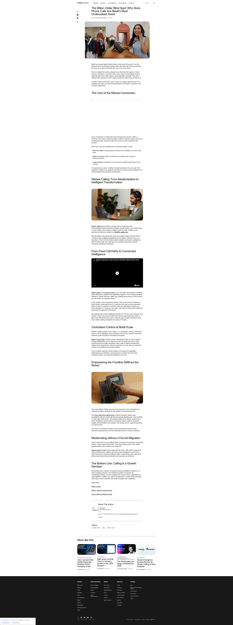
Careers (132, 598)
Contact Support (133, 591)
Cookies (92, 590)
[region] (18, 621)
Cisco (131, 585)
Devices (106, 582)
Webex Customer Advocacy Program (136, 588)
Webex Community (121, 592)
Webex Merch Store (134, 596)
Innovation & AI (131, 3)
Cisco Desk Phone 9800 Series (104, 415)
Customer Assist (109, 292)
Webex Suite (79, 585)
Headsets (106, 597)
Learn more (100, 517)
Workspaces (103, 3)
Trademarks (93, 592)
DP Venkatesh (104, 17)
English (92, 595)
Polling (78, 600)
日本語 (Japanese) (94, 596)
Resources (120, 582)
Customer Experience (112, 3)
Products (79, 582)
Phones (105, 592)
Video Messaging (80, 597)
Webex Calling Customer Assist (101, 490)
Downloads (119, 587)
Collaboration (95, 3)
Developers (119, 605)
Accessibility (119, 602)
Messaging (79, 592)
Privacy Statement (94, 587)
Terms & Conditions (94, 585)
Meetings (79, 587)
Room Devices (107, 585)
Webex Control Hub (97, 339)
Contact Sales (133, 593)
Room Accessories (107, 600)
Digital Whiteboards (108, 590)
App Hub (119, 600)
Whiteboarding (80, 605)
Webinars (79, 602)
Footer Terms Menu (95, 582)
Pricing (118, 585)
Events (78, 595)
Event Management (122, 3)
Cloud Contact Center (81, 607)
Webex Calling (96, 226)
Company (132, 582)
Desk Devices (106, 587)
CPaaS (78, 610)
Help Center (119, 590)
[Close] (34, 619)
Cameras (105, 595)
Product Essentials (120, 595)
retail (103, 527)
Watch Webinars (120, 597)
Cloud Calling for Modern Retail (101, 494)
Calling (78, 590)
